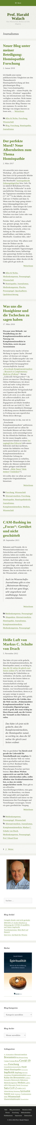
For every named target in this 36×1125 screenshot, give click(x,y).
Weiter (10, 849)
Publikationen (8, 1115)
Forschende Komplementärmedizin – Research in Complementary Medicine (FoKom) (17, 371)
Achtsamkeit (10, 1054)
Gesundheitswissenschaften (12, 1067)
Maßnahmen (24, 1080)
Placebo (22, 287)
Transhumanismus (26, 1094)
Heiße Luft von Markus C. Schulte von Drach (18, 644)
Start (5, 1109)
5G (5, 1054)
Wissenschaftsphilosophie (12, 1099)
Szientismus (17, 1094)
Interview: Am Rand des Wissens (15, 935)
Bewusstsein (10, 1057)
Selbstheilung (16, 1091)
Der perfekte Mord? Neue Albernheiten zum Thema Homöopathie (17, 150)
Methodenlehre (25, 1112)
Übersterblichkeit (24, 1099)
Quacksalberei (21, 291)
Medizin (26, 507)
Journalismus (8, 129)
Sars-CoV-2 (10, 1087)
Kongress (28, 1075)
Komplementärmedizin (12, 507)
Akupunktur (10, 617)
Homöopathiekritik (22, 499)
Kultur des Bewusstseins (14, 1077)
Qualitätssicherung (10, 294)
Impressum (18, 1115)
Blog (7, 125)
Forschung (23, 118)
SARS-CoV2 (21, 1088)
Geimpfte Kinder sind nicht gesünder (17, 920)
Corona (6, 1061)
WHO (6, 1097)
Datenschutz (28, 1115)
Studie (12, 1094)
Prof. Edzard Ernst (10, 838)
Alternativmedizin (13, 496)
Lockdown (27, 1078)
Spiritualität (25, 1091)
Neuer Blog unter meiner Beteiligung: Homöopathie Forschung (16, 54)
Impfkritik (9, 1072)
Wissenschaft (8, 122)
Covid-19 (24, 1060)
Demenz (6, 1064)
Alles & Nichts (12, 118)
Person (8, 1112)
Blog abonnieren (15, 1109)
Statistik (7, 1094)
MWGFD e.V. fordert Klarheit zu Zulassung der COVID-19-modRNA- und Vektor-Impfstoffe (17, 925)
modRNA (27, 1083)
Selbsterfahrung (8, 1091)
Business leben (27, 1109)
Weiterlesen (19, 111)
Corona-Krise (14, 1061)
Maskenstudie (15, 1080)
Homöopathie (25, 125)
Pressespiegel (24, 276)
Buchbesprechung (22, 1057)
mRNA (6, 1085)
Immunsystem (24, 1069)
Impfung (18, 1072)
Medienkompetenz (10, 276)
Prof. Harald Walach (18, 16)
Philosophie (12, 1085)
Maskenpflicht (7, 1080)
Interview (25, 1072)
